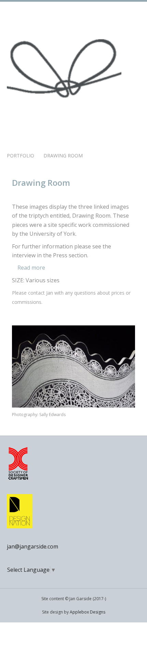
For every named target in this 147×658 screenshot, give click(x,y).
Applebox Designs (87, 612)
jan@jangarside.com (32, 546)
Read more (30, 267)
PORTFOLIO (20, 155)
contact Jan (40, 292)
